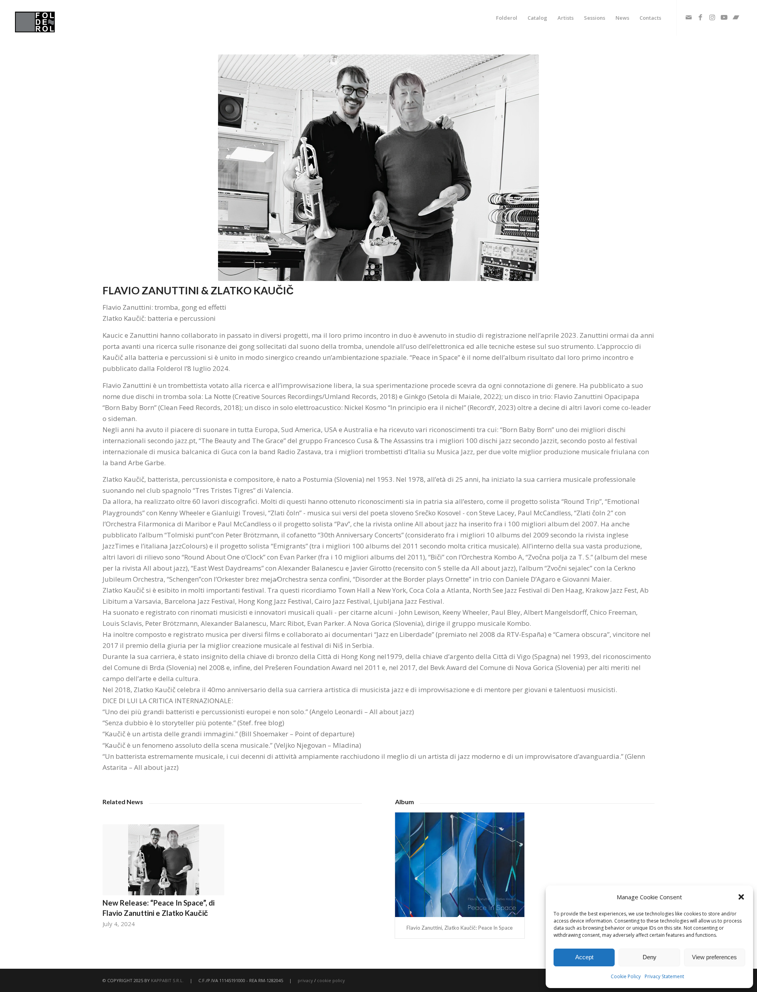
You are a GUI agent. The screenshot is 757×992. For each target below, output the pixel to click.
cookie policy (331, 980)
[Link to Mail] (689, 17)
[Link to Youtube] (724, 17)
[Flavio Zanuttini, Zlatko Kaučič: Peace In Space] (459, 864)
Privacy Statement (664, 976)
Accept (584, 957)
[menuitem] (506, 18)
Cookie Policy (626, 976)
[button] (741, 897)
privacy (305, 980)
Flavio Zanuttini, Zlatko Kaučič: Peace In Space (459, 928)
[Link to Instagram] (712, 17)
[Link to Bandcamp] (736, 17)
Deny (649, 957)
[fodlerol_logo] (53, 18)
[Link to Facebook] (701, 17)
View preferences (714, 957)
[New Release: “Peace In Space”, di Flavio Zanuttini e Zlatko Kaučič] (163, 859)
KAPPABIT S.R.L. (167, 980)
